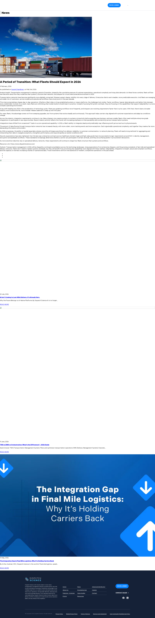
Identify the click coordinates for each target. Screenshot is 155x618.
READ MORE (4, 304)
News (74, 5)
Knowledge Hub (83, 5)
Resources (80, 596)
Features (61, 5)
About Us (53, 5)
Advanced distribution (98, 587)
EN (123, 5)
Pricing (68, 5)
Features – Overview (69, 593)
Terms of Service (85, 614)
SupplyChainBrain (17, 89)
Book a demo (114, 5)
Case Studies (94, 5)
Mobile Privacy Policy (72, 614)
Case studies (81, 593)
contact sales (121, 593)
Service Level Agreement (100, 614)
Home (64, 587)
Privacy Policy (59, 614)
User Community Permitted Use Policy (120, 614)
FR (127, 5)
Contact (94, 593)
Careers (102, 5)
